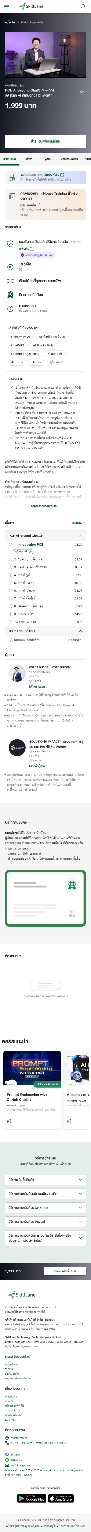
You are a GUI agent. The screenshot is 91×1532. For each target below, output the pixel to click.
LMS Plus (10, 1420)
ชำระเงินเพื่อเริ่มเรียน (45, 141)
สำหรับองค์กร (12, 1374)
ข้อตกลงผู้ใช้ (49, 1526)
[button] (21, 337)
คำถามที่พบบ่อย (19, 1438)
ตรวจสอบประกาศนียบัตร (18, 1378)
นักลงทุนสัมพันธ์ (13, 1415)
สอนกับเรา (10, 1401)
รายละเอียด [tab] (9, 159)
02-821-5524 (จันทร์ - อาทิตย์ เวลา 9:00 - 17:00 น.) (39, 1443)
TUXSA (9, 1369)
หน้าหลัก (10, 22)
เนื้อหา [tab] (28, 159)
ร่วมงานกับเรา (12, 1410)
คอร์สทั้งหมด (11, 1364)
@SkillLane (16, 1460)
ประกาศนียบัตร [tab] (69, 159)
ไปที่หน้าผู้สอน (37, 686)
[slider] (41, 74)
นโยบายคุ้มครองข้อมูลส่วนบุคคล (23, 1526)
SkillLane (15, 1455)
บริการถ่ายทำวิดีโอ (15, 1406)
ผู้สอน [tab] (48, 159)
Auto (64, 74)
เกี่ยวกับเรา (11, 1397)
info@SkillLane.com (21, 1465)
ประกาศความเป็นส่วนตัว (72, 1526)
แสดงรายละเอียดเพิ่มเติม (44, 506)
